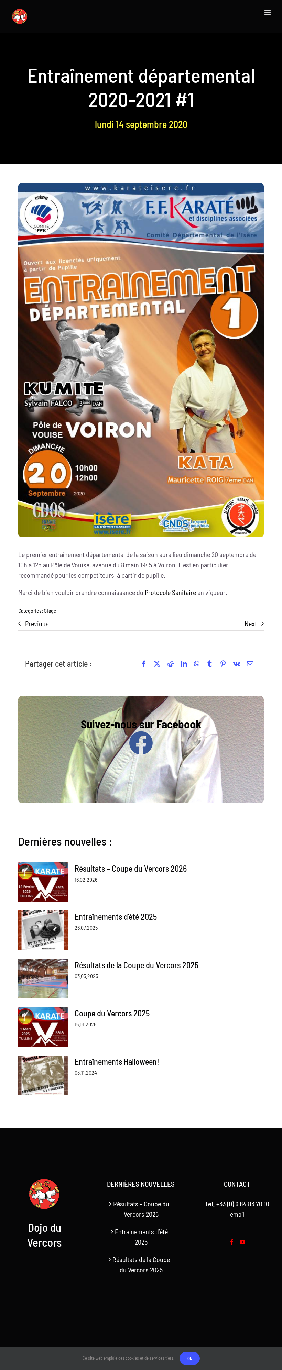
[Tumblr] (209, 664)
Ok (189, 1358)
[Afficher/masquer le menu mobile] (268, 12)
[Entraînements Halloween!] (43, 1075)
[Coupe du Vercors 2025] (43, 1027)
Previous (37, 623)
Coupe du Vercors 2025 (112, 1013)
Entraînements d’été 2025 (116, 916)
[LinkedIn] (184, 664)
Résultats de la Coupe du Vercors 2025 (136, 965)
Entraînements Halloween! (117, 1062)
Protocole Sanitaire (170, 592)
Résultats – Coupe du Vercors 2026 (131, 868)
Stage (50, 610)
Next (251, 623)
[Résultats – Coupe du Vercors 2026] (43, 882)
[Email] (250, 664)
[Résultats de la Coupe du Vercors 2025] (43, 979)
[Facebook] (143, 664)
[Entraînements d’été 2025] (43, 930)
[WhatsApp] (197, 664)
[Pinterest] (223, 664)
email (237, 1214)
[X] (157, 664)
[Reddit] (170, 664)
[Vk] (236, 664)
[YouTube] (242, 1242)
